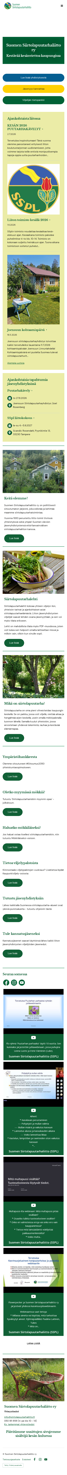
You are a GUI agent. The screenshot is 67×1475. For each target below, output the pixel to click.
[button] (33, 1024)
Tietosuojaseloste (11, 1459)
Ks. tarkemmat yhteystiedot (19, 1424)
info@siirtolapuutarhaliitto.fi (19, 1417)
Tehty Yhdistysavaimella (13, 1465)
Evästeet (26, 1459)
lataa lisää (33, 1343)
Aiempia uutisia (15, 363)
